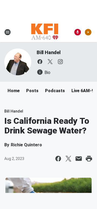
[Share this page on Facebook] (58, 158)
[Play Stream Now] (88, 32)
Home (14, 90)
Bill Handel (49, 52)
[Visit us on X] (50, 61)
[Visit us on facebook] (40, 61)
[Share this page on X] (68, 158)
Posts (32, 90)
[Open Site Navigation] (7, 32)
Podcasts (55, 90)
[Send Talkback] (77, 32)
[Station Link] (44, 32)
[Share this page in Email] (78, 158)
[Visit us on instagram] (60, 61)
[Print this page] (89, 158)
